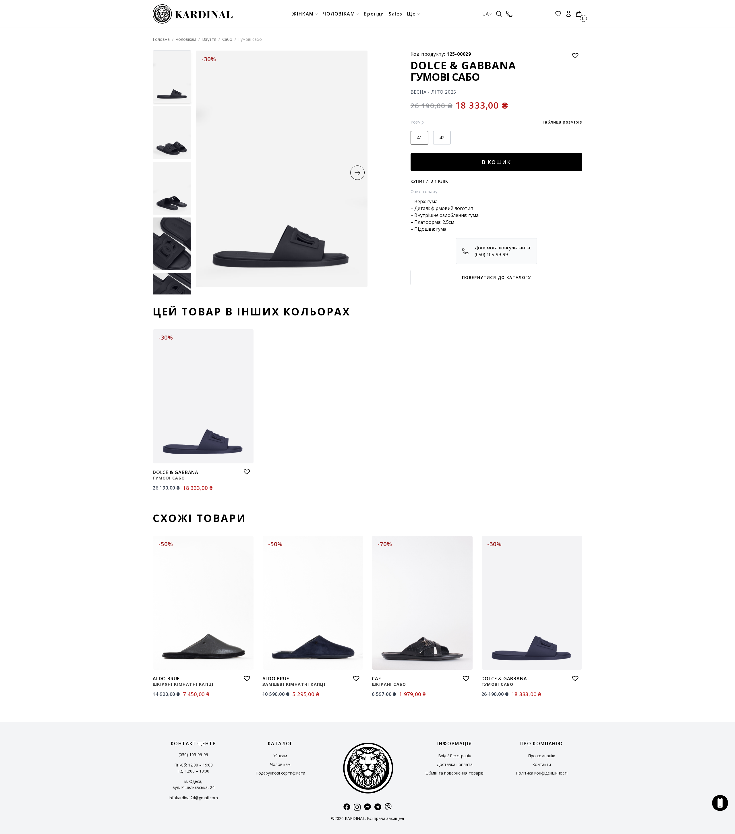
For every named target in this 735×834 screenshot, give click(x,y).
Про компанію (541, 755)
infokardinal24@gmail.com (193, 797)
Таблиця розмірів (562, 122)
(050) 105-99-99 (193, 754)
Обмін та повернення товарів (454, 773)
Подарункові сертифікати (280, 773)
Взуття (209, 39)
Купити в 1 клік (429, 181)
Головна (161, 39)
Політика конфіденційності (542, 773)
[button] (357, 172)
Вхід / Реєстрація (454, 755)
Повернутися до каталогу (496, 277)
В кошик (496, 162)
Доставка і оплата (455, 764)
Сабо (227, 39)
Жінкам (280, 755)
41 (419, 137)
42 (441, 137)
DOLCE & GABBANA (463, 65)
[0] (578, 13)
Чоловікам (186, 39)
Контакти (541, 764)
